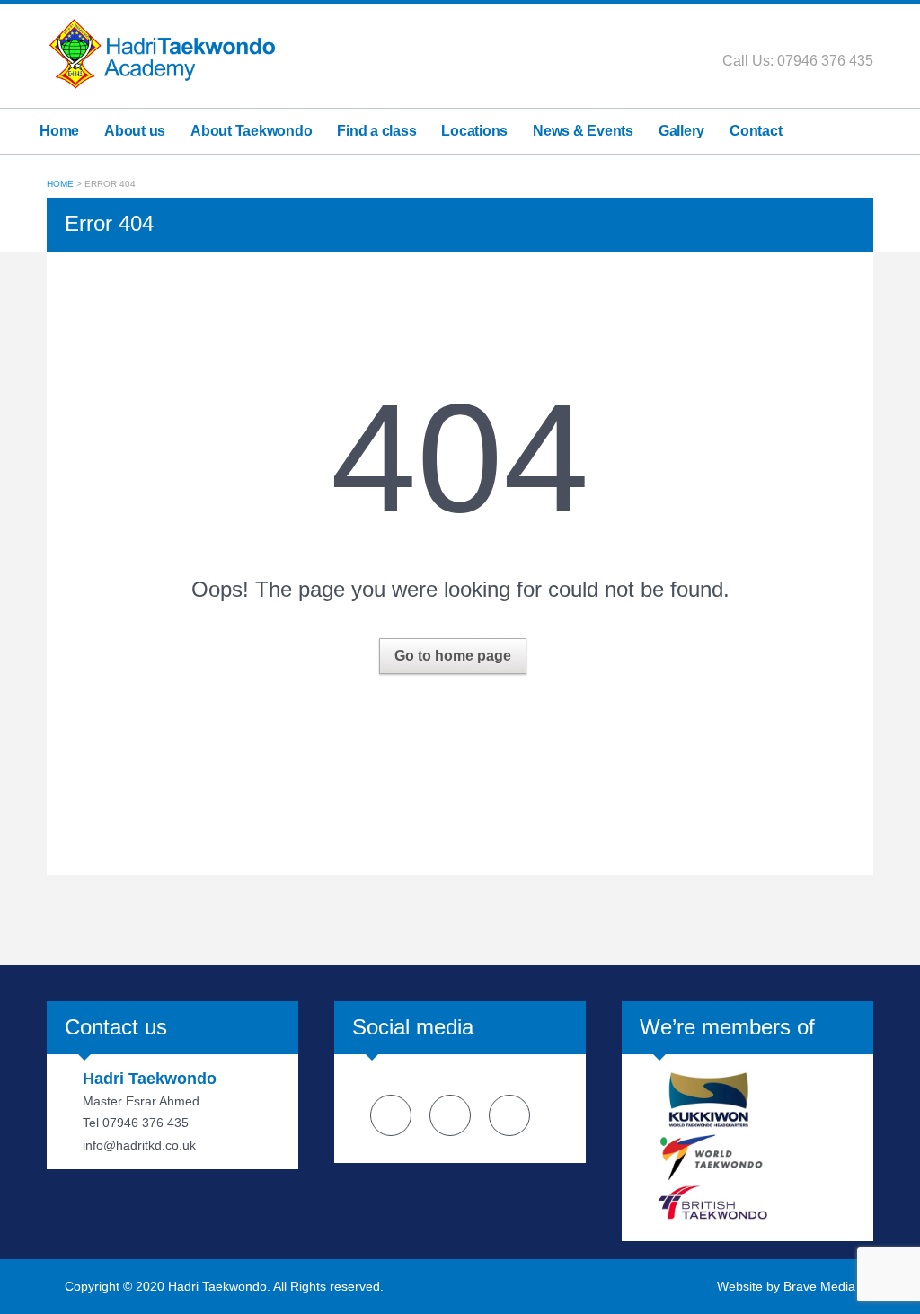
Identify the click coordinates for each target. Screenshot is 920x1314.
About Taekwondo (251, 130)
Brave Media (819, 1286)
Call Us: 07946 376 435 (797, 60)
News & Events (583, 130)
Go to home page (452, 655)
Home (59, 130)
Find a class (376, 130)
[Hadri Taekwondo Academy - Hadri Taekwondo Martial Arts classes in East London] (162, 52)
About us (134, 130)
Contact (756, 130)
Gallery (681, 130)
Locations (474, 130)
